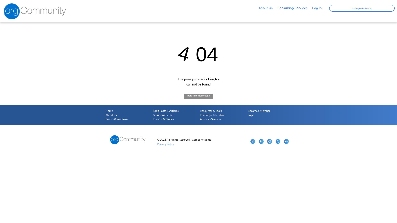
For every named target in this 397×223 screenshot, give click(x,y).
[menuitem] (265, 8)
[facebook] (252, 142)
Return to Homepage (198, 95)
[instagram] (269, 142)
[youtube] (286, 142)
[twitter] (278, 142)
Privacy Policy (165, 144)
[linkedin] (261, 142)
